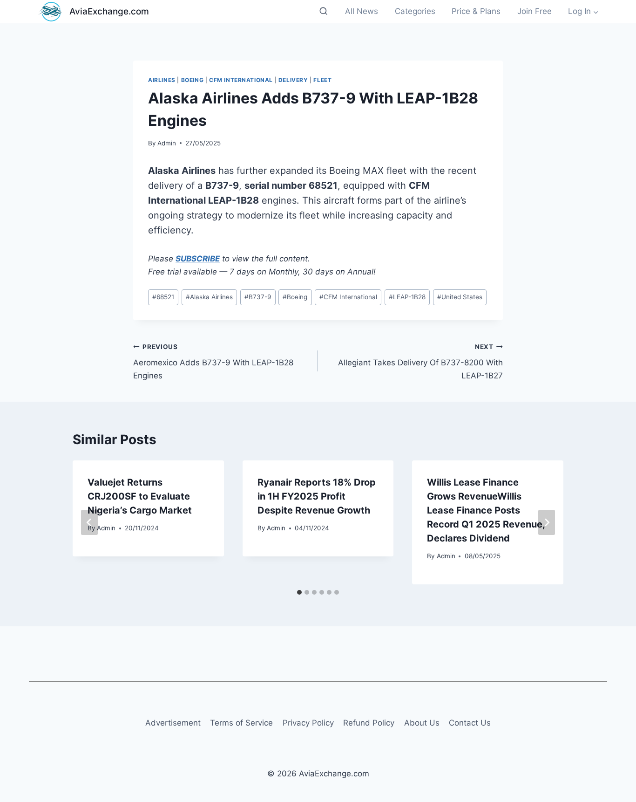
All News (361, 11)
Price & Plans (476, 11)
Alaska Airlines (209, 297)
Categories (415, 11)
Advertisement (173, 722)
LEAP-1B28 (407, 297)
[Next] (546, 522)
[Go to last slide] (89, 522)
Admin (166, 143)
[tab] (299, 592)
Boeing (192, 79)
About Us (422, 722)
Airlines (162, 79)
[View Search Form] (323, 11)
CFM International (241, 79)
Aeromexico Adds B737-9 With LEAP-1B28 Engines (213, 361)
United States (459, 297)
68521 (163, 297)
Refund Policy (368, 722)
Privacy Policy (308, 722)
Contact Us (470, 722)
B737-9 (257, 297)
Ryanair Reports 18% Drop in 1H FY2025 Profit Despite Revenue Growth (316, 496)
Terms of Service (241, 722)
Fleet (322, 79)
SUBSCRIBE (198, 258)
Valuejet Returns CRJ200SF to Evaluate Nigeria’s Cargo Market (140, 496)
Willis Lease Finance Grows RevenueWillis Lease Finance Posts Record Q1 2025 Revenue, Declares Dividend (486, 510)
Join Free (534, 11)
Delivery (293, 79)
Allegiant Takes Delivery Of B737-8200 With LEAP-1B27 (420, 361)
